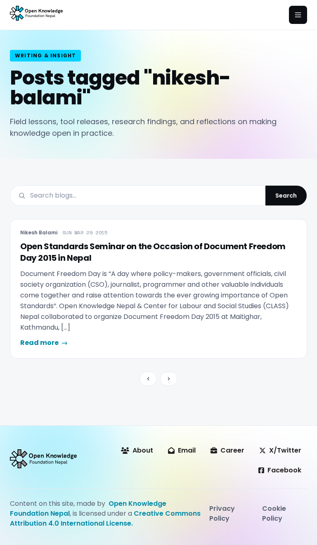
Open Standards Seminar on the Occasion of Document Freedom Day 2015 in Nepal (153, 252)
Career (232, 450)
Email (187, 450)
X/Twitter (285, 450)
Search (286, 195)
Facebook (284, 470)
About (142, 450)
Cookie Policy (274, 513)
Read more (44, 342)
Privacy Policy (222, 513)
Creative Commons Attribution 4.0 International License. (105, 518)
